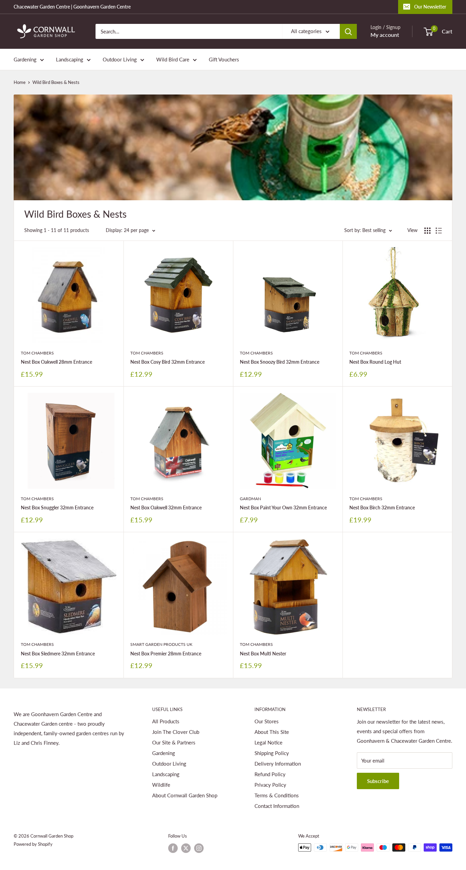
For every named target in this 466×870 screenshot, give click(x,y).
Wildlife (161, 785)
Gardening (25, 59)
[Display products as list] (439, 231)
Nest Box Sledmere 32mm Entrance (58, 653)
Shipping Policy (271, 753)
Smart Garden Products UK (161, 644)
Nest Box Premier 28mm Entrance (165, 653)
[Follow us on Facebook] (173, 848)
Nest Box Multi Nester (263, 653)
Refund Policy (270, 774)
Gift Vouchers (224, 59)
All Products (165, 721)
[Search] (348, 31)
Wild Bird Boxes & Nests (55, 82)
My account (384, 34)
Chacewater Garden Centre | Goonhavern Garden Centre (72, 7)
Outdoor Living (120, 59)
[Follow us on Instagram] (199, 848)
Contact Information (276, 806)
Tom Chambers (37, 353)
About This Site (271, 732)
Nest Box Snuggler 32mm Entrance (57, 507)
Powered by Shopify (33, 844)
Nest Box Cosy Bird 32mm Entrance (167, 362)
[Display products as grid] (427, 231)
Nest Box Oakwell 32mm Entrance (166, 507)
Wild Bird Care (172, 59)
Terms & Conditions (276, 795)
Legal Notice (268, 742)
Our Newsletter (430, 7)
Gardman (250, 498)
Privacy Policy (270, 785)
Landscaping (69, 59)
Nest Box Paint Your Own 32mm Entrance (283, 507)
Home (20, 82)
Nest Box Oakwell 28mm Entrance (56, 362)
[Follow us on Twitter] (186, 848)
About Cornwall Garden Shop (184, 795)
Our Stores (266, 721)
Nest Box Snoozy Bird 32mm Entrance (279, 362)
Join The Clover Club (175, 732)
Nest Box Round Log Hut (375, 362)
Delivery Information (277, 763)
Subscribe (378, 781)
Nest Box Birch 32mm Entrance (382, 507)
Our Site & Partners (173, 742)
